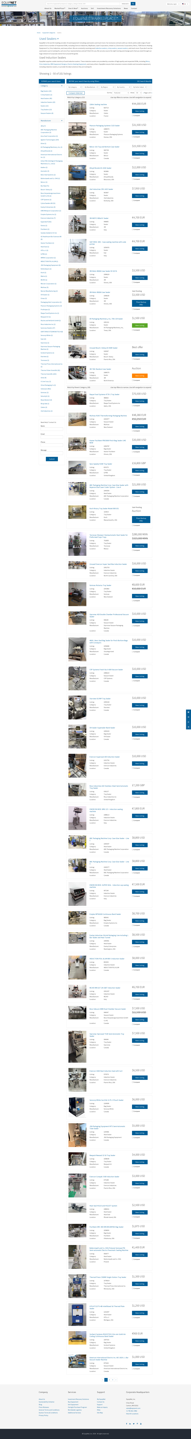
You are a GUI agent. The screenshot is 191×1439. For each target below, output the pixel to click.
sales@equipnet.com (133, 1408)
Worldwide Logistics (75, 1410)
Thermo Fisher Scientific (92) (50, 370)
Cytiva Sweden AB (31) (48, 203)
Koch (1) (43, 273)
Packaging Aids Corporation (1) (51, 302)
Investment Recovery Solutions (78, 1399)
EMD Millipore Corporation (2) (51, 211)
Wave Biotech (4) (46, 400)
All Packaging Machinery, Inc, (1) (51, 147)
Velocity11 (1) (45, 396)
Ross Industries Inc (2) (48, 324)
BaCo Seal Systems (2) (48, 175)
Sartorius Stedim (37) (48, 328)
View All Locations (132, 1414)
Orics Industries (44, 64)
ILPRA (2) (44, 254)
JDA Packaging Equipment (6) (51, 265)
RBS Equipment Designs (59, 64)
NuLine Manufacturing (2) (49, 291)
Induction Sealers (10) (48, 102)
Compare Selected (75, 93)
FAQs (98, 1410)
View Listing (139, 111)
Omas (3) (44, 298)
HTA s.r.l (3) (44, 250)
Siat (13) (43, 339)
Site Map (100, 1413)
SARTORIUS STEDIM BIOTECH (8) (52, 332)
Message (44, 450)
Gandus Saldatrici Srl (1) (49, 233)
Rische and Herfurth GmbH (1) (51, 321)
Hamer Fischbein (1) (47, 243)
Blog (40, 1405)
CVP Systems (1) (46, 200)
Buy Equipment (73, 1402)
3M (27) (43, 126)
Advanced (125, 4)
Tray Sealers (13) (46, 110)
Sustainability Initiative (46, 1402)
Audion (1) (44, 167)
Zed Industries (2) (47, 411)
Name (43, 426)
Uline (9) (43, 378)
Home (38, 33)
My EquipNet (101, 1399)
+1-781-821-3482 (131, 1411)
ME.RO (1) (44, 280)
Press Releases (44, 1407)
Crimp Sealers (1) (46, 95)
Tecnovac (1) (45, 360)
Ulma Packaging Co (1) (48, 385)
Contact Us (100, 1402)
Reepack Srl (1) (46, 317)
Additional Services (74, 1413)
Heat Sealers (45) (46, 98)
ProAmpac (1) (45, 309)
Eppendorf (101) (46, 222)
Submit (52, 459)
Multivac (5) (44, 287)
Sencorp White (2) (47, 335)
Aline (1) (43, 143)
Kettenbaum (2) (46, 269)
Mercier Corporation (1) (48, 284)
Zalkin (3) (44, 407)
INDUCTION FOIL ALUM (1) (49, 261)
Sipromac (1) (45, 343)
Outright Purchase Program (77, 1407)
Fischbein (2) (45, 229)
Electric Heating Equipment (77, 64)
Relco (148, 61)
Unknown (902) (46, 389)
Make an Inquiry (102, 1407)
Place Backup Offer (141, 303)
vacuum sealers (122, 48)
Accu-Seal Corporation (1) (49, 136)
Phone (43, 442)
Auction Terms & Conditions (48, 1413)
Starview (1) (44, 356)
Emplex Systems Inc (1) (48, 214)
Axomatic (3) (45, 171)
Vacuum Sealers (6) (47, 113)
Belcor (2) (44, 182)
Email (43, 434)
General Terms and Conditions (49, 1410)
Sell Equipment (73, 1405)
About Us (42, 1399)
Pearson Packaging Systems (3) (51, 306)
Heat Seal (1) (45, 247)
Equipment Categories (48, 33)
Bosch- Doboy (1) (46, 190)
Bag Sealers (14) (46, 91)
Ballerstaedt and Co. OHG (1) (50, 178)
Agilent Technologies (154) (50, 140)
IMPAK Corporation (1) (48, 258)
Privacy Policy (43, 1415)
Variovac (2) (45, 392)
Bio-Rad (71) (45, 186)
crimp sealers (112, 48)
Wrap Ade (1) (45, 404)
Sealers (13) (44, 106)
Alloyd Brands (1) (46, 151)
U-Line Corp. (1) (46, 381)
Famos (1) (44, 225)
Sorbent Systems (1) (47, 353)
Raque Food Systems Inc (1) (50, 313)
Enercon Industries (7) (48, 218)
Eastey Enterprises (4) (48, 207)
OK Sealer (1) (45, 295)
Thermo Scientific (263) (48, 374)
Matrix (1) (44, 276)
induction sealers (101, 48)
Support (99, 1405)
